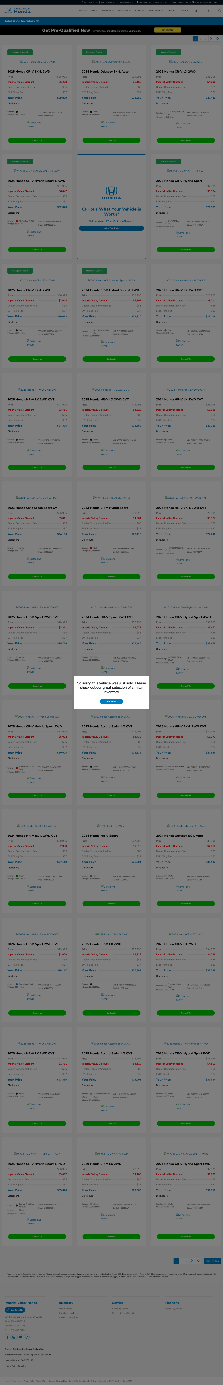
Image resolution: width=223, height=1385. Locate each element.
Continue (111, 701)
